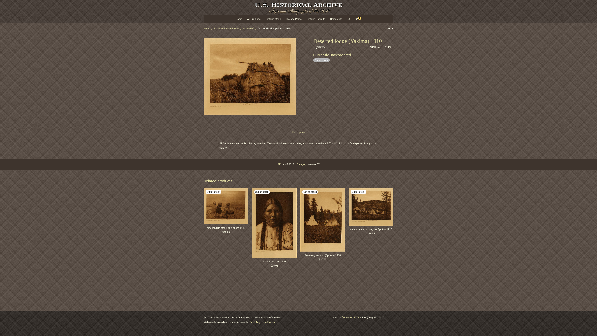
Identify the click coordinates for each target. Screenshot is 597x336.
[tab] (298, 132)
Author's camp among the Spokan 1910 (371, 229)
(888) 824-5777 (350, 317)
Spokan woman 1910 (274, 261)
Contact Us (336, 19)
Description (298, 132)
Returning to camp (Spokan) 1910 (323, 255)
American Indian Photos (226, 28)
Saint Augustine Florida (262, 322)
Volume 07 (248, 28)
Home (239, 19)
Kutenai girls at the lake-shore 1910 (226, 227)
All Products (254, 19)
